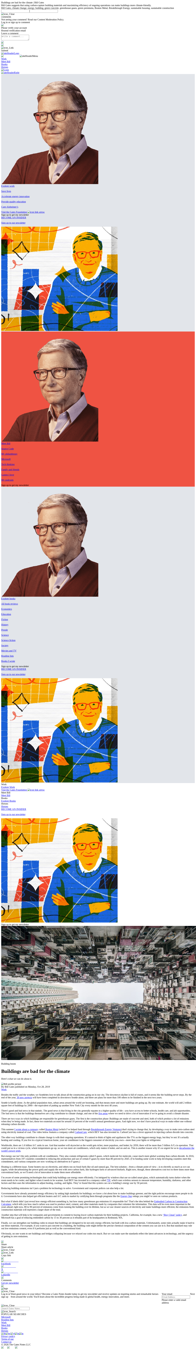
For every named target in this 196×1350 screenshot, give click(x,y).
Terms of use (7, 1339)
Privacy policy (8, 1336)
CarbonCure (81, 1132)
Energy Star (126, 1196)
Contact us (6, 1341)
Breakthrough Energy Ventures (106, 1129)
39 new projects (24, 1097)
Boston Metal (51, 1129)
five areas (103, 1113)
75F (108, 1180)
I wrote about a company (26, 1129)
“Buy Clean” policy (172, 1215)
